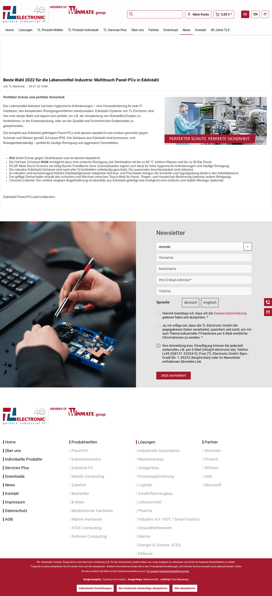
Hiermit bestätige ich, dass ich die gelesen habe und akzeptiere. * (204, 315)
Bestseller (80, 494)
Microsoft (212, 485)
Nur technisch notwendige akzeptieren (143, 588)
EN (255, 14)
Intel (208, 476)
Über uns (13, 451)
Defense (145, 554)
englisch (209, 302)
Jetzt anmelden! (173, 375)
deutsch (190, 302)
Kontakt (12, 494)
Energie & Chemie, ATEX (159, 545)
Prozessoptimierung (156, 476)
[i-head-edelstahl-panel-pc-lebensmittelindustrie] (215, 121)
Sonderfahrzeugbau (155, 494)
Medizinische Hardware (92, 511)
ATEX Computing (86, 528)
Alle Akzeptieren (184, 588)
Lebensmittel (149, 502)
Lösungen (146, 442)
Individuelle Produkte (23, 459)
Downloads (14, 476)
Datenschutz (16, 511)
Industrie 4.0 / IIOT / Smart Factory (168, 519)
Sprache (163, 302)
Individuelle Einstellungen (95, 588)
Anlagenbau (148, 468)
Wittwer (211, 468)
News (10, 485)
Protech (211, 459)
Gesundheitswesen (155, 528)
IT (265, 14)
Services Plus (17, 468)
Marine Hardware (86, 519)
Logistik (145, 485)
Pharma (145, 511)
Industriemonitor (86, 459)
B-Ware (77, 502)
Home (10, 442)
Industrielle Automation (159, 451)
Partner (211, 442)
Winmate (212, 451)
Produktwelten (84, 442)
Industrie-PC (82, 468)
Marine (144, 536)
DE (245, 14)
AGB (9, 519)
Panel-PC (79, 451)
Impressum (15, 502)
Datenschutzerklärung (230, 313)
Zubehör (78, 485)
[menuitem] (155, 14)
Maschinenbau (151, 459)
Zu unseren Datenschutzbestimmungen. (168, 571)
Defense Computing (89, 536)
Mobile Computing (87, 476)
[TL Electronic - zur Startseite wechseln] (26, 14)
